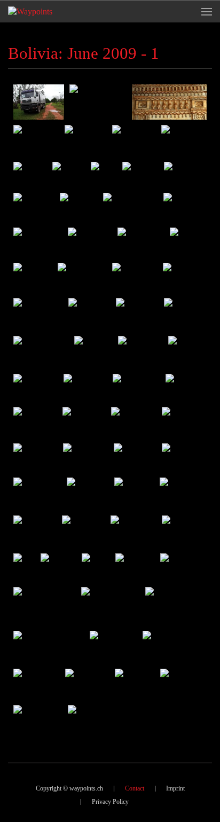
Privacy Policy (110, 801)
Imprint (175, 788)
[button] (206, 11)
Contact (134, 788)
